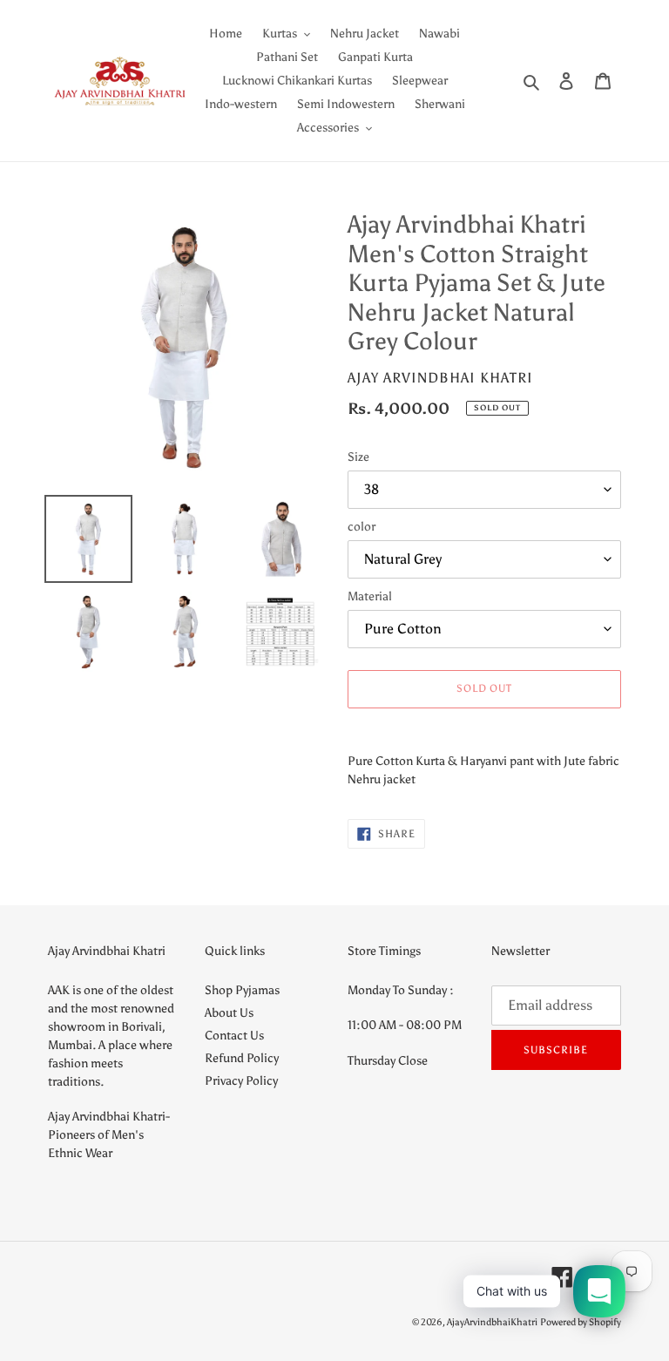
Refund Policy (242, 1058)
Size (358, 457)
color (361, 526)
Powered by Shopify (580, 1322)
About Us (229, 1013)
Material (370, 596)
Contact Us (234, 1035)
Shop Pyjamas (242, 990)
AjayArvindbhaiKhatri (492, 1322)
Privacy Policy (241, 1080)
